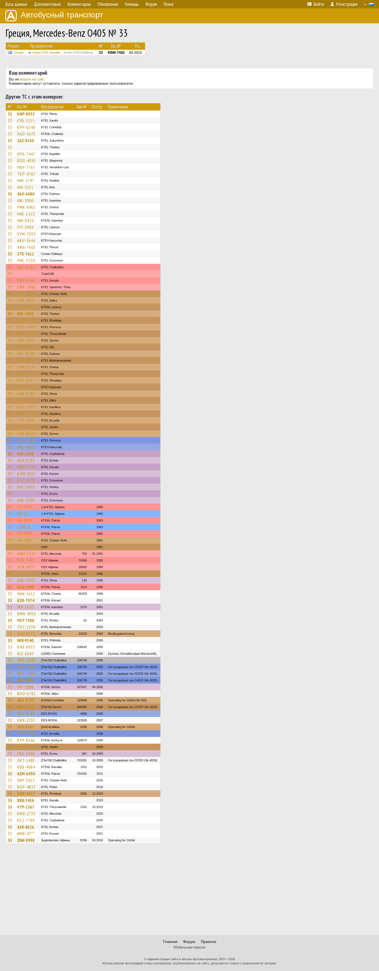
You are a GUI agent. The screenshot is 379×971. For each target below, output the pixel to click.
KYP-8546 (26, 740)
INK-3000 (25, 200)
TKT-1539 (26, 627)
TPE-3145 (26, 420)
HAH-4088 (26, 347)
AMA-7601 (26, 247)
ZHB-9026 (26, 300)
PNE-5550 (26, 260)
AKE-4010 (26, 447)
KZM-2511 (26, 473)
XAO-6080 (25, 194)
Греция (19, 52)
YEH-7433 (26, 560)
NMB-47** (26, 833)
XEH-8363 (25, 727)
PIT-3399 (25, 307)
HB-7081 (25, 540)
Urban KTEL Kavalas (62, 52)
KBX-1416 (25, 800)
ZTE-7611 (25, 254)
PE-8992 (24, 533)
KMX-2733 (26, 813)
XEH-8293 (25, 700)
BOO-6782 (26, 693)
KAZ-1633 (26, 407)
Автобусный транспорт (62, 15)
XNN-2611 (26, 593)
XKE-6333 (26, 267)
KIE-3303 (25, 400)
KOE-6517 (26, 380)
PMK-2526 (26, 367)
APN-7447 (26, 154)
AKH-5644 (26, 240)
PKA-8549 (26, 713)
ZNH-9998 (26, 840)
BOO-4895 (26, 160)
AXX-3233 (26, 460)
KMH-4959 (26, 613)
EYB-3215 (26, 120)
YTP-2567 (25, 807)
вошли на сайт (32, 79)
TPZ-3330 (26, 733)
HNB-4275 (26, 374)
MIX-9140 (25, 640)
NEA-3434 (26, 334)
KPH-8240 (26, 127)
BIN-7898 (25, 314)
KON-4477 (26, 793)
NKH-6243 (26, 707)
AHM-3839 (26, 747)
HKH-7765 (26, 167)
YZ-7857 (24, 507)
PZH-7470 (26, 327)
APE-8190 (26, 354)
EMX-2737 (26, 720)
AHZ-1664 (26, 427)
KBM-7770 (26, 467)
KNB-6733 (26, 394)
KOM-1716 (26, 320)
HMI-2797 (25, 180)
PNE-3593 (26, 500)
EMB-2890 (26, 287)
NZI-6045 (25, 653)
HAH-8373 (26, 633)
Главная (170, 942)
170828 (24, 527)
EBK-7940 (26, 753)
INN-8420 (25, 220)
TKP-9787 (26, 174)
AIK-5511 (25, 187)
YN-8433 (24, 547)
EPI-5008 (25, 687)
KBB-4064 (26, 767)
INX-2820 (25, 607)
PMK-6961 (26, 207)
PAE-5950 (26, 487)
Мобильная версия (189, 947)
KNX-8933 (26, 647)
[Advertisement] (189, 892)
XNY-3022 (26, 780)
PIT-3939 (25, 227)
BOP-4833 (26, 787)
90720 (22, 513)
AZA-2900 (25, 587)
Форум (189, 942)
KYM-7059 (26, 234)
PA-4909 (24, 520)
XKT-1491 (26, 760)
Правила (208, 942)
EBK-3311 (26, 340)
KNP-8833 (26, 114)
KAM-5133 (26, 413)
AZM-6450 (26, 773)
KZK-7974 (25, 600)
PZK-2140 (26, 440)
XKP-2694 (26, 660)
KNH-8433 (26, 580)
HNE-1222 (26, 214)
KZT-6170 (26, 480)
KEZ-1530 (25, 453)
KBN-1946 (26, 280)
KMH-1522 (26, 553)
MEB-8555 (26, 360)
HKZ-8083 (26, 294)
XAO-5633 (26, 134)
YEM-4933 (26, 567)
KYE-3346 (26, 387)
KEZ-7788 (26, 820)
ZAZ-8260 (25, 140)
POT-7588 (25, 620)
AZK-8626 (25, 827)
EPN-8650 (26, 433)
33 (10, 114)
